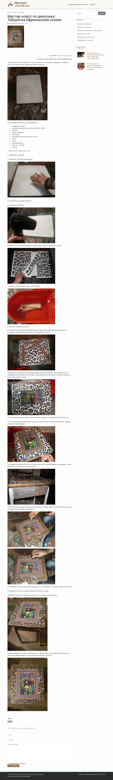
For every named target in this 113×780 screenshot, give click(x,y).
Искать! (101, 13)
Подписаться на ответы (17, 763)
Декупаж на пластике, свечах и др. (90, 30)
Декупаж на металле (85, 27)
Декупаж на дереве (84, 24)
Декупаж (80, 20)
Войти (92, 4)
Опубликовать (13, 765)
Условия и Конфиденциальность (88, 774)
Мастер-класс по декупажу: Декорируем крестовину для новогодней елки (95, 55)
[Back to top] (110, 777)
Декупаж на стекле (84, 34)
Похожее (80, 49)
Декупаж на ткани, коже (86, 37)
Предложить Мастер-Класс (77, 4)
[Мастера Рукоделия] (19, 4)
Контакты (102, 774)
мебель (10, 721)
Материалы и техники (85, 40)
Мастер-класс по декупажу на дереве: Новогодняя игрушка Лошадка (94, 66)
